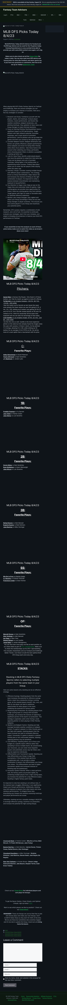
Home (23, 996)
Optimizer (32, 20)
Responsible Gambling (32, 996)
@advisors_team (29, 64)
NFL (52, 15)
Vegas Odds (34, 56)
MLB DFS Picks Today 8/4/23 (13, 932)
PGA (26, 15)
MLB (18, 15)
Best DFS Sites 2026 (28, 1000)
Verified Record (26, 998)
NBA (60, 15)
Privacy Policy (37, 998)
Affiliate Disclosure (46, 996)
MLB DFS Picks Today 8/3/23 (13, 934)
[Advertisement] (22, 373)
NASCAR (43, 15)
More (40, 20)
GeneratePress (12, 1000)
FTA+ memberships (27, 646)
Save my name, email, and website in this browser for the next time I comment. (22, 979)
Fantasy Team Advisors (15, 10)
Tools (24, 20)
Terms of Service (47, 998)
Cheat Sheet (18, 890)
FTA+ (12, 15)
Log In (5, 15)
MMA (34, 15)
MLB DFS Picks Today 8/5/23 (13, 935)
